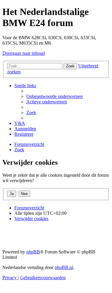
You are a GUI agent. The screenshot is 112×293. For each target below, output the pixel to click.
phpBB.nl (64, 267)
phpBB (33, 251)
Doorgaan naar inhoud (23, 53)
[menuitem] (54, 96)
